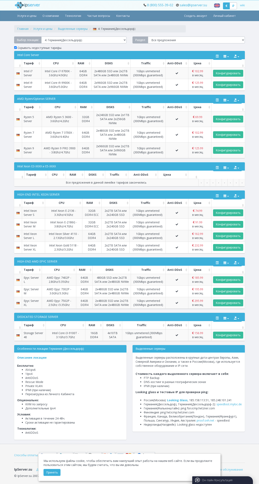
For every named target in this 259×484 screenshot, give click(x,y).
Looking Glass (177, 400)
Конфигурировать (228, 73)
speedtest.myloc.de (229, 404)
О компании (50, 16)
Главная (23, 29)
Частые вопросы (98, 16)
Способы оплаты (26, 455)
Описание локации (32, 357)
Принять (52, 472)
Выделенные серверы (73, 29)
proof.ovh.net (205, 420)
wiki (242, 5)
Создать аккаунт (195, 16)
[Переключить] (217, 56)
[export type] (236, 56)
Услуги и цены (26, 16)
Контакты (123, 16)
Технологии (73, 16)
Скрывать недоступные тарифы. (39, 48)
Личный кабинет (224, 16)
